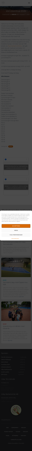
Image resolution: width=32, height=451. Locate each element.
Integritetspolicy (15, 238)
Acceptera (16, 226)
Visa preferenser (16, 235)
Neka (16, 230)
